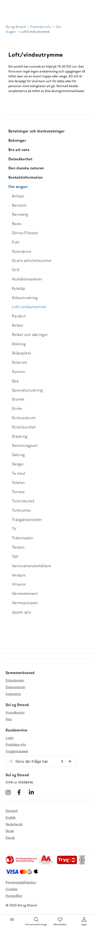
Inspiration (13, 694)
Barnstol (19, 205)
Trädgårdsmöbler (27, 519)
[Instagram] (11, 792)
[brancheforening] (22, 863)
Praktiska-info (16, 744)
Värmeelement (25, 593)
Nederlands (14, 824)
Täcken (18, 547)
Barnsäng (20, 214)
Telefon (18, 482)
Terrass (18, 491)
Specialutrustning (27, 390)
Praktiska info (40, 27)
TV (14, 529)
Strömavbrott (24, 418)
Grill (16, 270)
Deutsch (12, 811)
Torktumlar (21, 510)
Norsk (10, 831)
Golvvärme (21, 251)
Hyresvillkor (14, 896)
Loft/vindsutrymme (29, 306)
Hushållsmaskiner (27, 279)
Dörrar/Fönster (25, 233)
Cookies (11, 889)
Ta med (18, 473)
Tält (15, 556)
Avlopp (18, 196)
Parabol (19, 316)
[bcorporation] (83, 863)
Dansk (10, 838)
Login (10, 738)
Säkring (18, 454)
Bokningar (17, 140)
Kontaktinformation (25, 177)
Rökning (19, 344)
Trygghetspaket (17, 751)
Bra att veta (18, 149)
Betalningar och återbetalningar (36, 131)
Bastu (17, 223)
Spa (15, 381)
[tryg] (68, 863)
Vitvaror (19, 584)
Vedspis (18, 575)
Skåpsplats (21, 353)
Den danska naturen (26, 168)
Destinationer (15, 687)
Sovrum (18, 371)
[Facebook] (22, 792)
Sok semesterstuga (36, 924)
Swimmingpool (25, 445)
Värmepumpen (25, 603)
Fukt (16, 242)
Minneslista (60, 924)
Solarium (19, 362)
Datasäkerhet (20, 159)
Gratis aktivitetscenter (32, 260)
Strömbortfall (23, 427)
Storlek (18, 399)
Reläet (17, 325)
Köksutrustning (25, 297)
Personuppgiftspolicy (21, 882)
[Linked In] (34, 792)
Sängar (18, 464)
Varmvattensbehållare (31, 566)
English (11, 817)
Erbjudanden (15, 680)
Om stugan (17, 186)
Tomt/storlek (23, 501)
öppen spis (21, 612)
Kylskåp (18, 288)
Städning (19, 436)
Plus (9, 719)
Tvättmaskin (22, 538)
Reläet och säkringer (30, 334)
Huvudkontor (15, 713)
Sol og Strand (16, 27)
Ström (17, 408)
